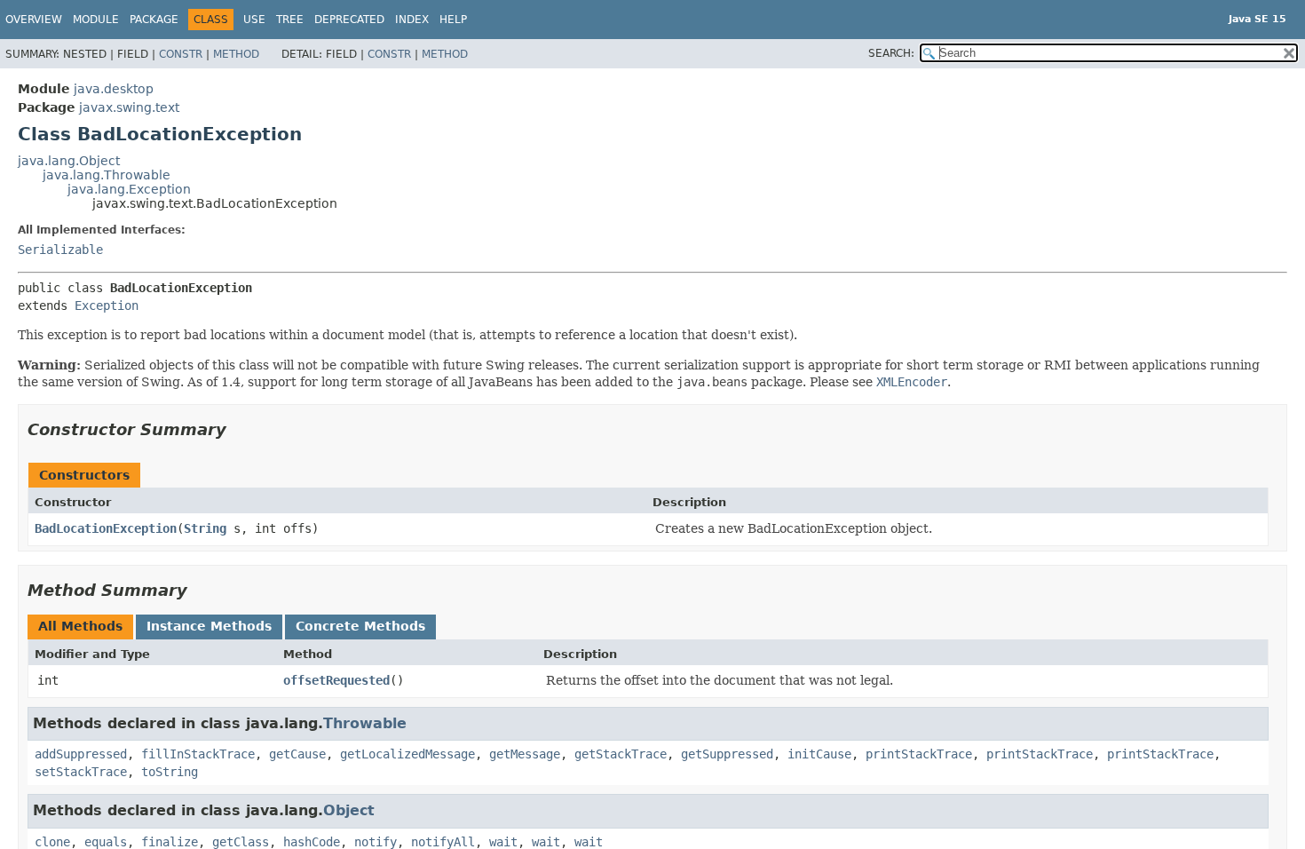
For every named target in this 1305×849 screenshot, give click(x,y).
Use (254, 19)
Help (453, 19)
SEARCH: (891, 53)
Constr (180, 54)
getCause (297, 754)
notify (375, 842)
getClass (240, 842)
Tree (290, 19)
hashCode (311, 842)
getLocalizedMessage (407, 754)
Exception (106, 305)
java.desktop (114, 89)
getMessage (524, 754)
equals (105, 842)
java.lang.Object (69, 161)
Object (349, 810)
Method (236, 54)
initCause (819, 754)
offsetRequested (336, 680)
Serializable (60, 249)
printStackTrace (919, 754)
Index (412, 19)
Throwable (365, 723)
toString (169, 772)
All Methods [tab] (80, 626)
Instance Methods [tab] (209, 626)
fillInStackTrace (198, 754)
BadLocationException (106, 528)
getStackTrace (620, 754)
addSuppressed (81, 754)
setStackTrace (81, 772)
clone (52, 842)
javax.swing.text (129, 107)
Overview (33, 19)
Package (154, 19)
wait (503, 842)
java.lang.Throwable (106, 175)
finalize (169, 842)
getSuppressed (727, 754)
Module (96, 19)
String (205, 528)
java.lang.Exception (129, 189)
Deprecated (349, 19)
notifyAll (443, 842)
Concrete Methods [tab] (360, 626)
